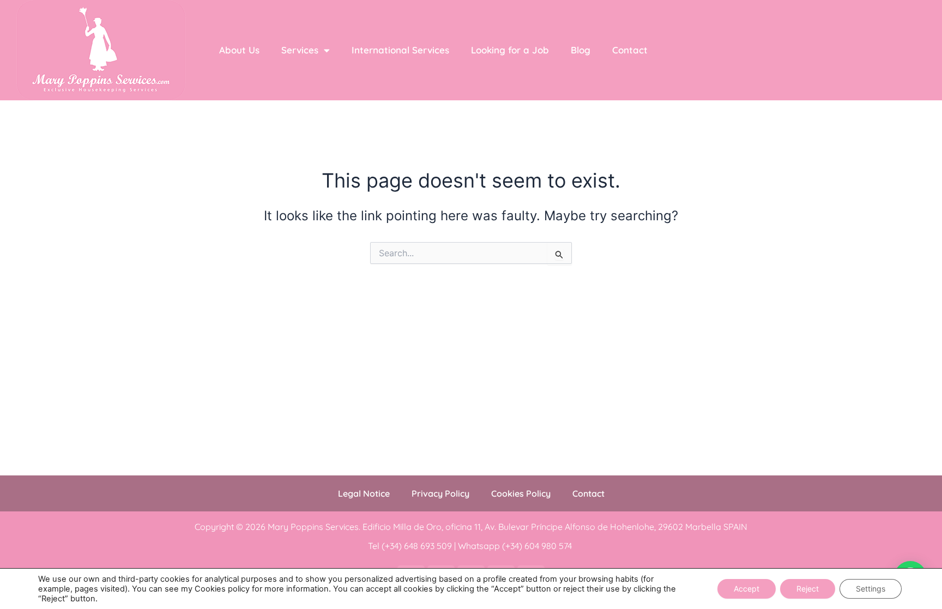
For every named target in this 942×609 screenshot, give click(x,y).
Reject (807, 588)
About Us (239, 50)
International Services (400, 50)
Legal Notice (364, 493)
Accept (746, 588)
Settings (870, 588)
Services (299, 50)
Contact (630, 50)
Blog (580, 50)
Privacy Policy (440, 493)
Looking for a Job (510, 50)
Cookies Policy (521, 493)
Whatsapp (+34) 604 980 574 (516, 545)
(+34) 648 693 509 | (420, 545)
